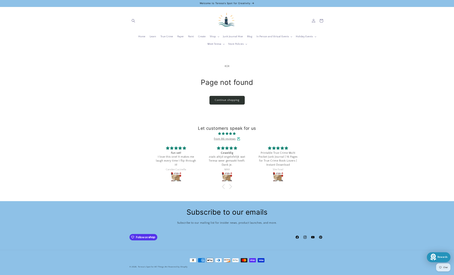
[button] (133, 21)
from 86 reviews (225, 138)
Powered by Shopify (178, 267)
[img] (227, 133)
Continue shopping (227, 100)
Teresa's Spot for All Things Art (153, 267)
